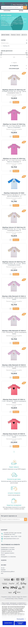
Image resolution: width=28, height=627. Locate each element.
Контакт (3, 554)
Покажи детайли (20, 618)
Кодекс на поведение (12, 604)
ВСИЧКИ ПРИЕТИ (8, 622)
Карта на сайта (22, 604)
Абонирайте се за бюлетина (8, 556)
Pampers (20, 598)
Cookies (4, 604)
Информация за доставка (7, 549)
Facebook (2, 541)
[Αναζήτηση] (25, 7)
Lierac (9, 596)
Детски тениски (5, 34)
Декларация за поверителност (18, 603)
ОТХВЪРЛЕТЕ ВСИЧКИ (20, 623)
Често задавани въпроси (7, 553)
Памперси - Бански (15, 34)
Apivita (14, 596)
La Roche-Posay (9, 598)
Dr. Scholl (23, 596)
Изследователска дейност (8, 571)
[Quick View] (10, 102)
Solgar (18, 596)
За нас (3, 567)
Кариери (3, 569)
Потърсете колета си (6, 551)
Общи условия (5, 603)
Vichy (16, 598)
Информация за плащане (7, 547)
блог (2, 573)
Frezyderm (4, 596)
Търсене (25, 519)
